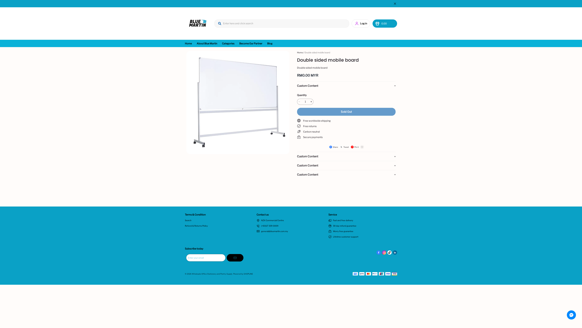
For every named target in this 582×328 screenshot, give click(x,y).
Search (188, 220)
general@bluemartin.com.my (274, 231)
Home (188, 43)
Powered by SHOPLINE (243, 274)
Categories (228, 43)
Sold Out (346, 111)
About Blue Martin (207, 43)
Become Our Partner (250, 43)
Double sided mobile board (317, 52)
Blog (270, 43)
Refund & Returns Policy (196, 226)
